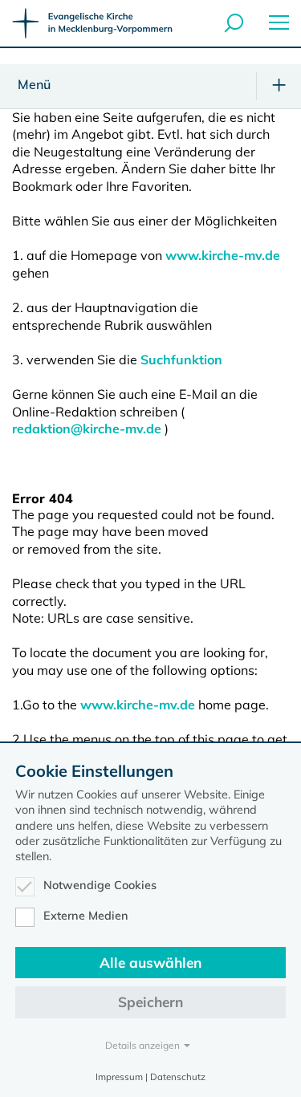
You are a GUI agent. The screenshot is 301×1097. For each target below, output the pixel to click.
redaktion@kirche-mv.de (86, 429)
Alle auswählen (150, 962)
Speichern (150, 1001)
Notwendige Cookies (100, 885)
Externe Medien (85, 915)
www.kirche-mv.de (222, 255)
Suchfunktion (181, 359)
